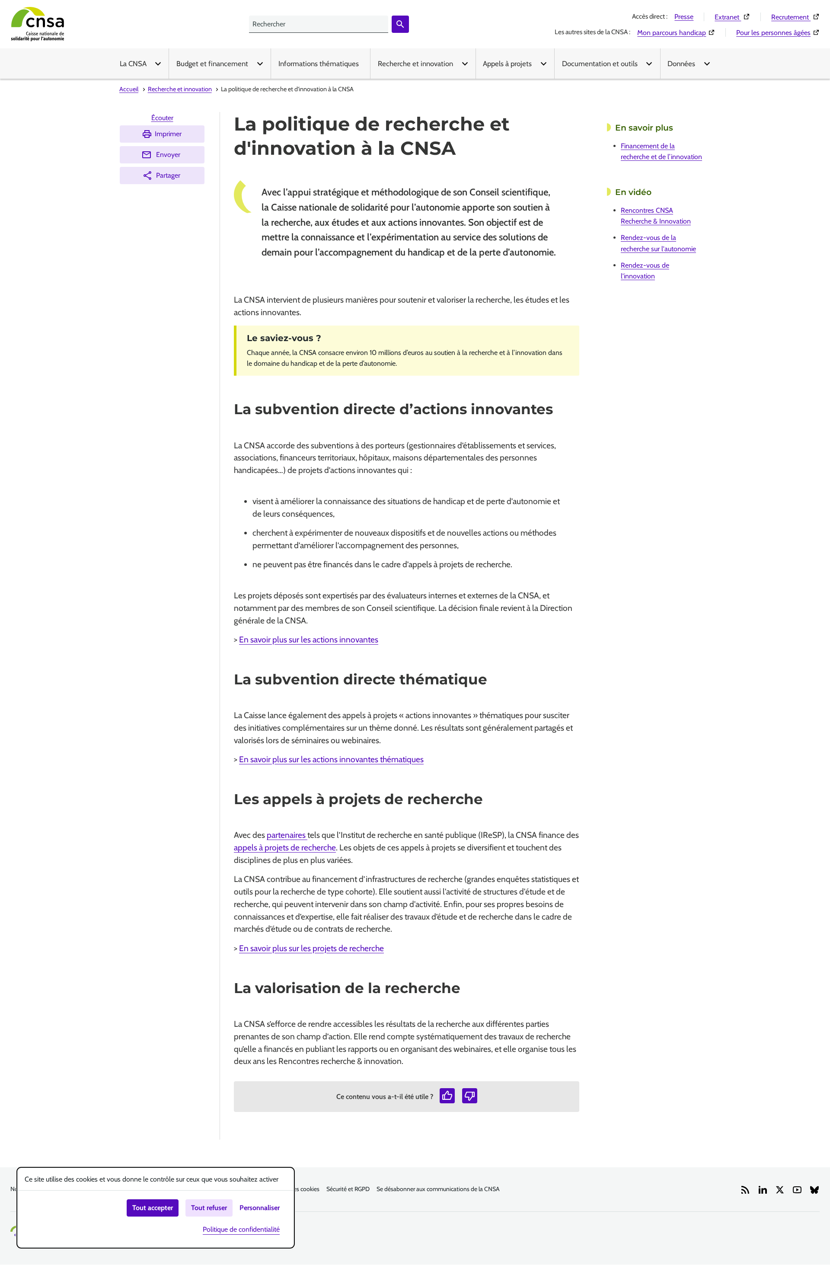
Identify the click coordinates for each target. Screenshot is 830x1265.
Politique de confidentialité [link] (241, 1229)
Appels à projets (507, 63)
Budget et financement (212, 63)
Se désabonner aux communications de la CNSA (438, 1189)
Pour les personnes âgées (778, 32)
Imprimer (168, 134)
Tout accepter (152, 1208)
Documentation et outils (600, 63)
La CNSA (133, 63)
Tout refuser (209, 1208)
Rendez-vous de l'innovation (645, 270)
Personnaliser (259, 1208)
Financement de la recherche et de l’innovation (661, 151)
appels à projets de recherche (285, 847)
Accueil (128, 89)
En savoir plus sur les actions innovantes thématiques (331, 759)
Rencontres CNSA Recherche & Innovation (656, 215)
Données (681, 63)
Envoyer (168, 154)
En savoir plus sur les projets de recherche (311, 948)
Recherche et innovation (415, 63)
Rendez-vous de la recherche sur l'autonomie (658, 242)
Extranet (732, 17)
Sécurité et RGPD (348, 1189)
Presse (683, 17)
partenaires (287, 835)
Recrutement (795, 17)
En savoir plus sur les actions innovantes (308, 639)
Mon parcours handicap (676, 32)
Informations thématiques (318, 63)
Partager (168, 175)
